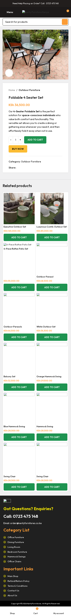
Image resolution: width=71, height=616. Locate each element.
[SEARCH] (65, 22)
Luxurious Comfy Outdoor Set (52, 226)
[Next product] (60, 90)
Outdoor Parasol (45, 276)
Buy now (18, 148)
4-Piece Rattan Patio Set (16, 248)
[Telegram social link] (34, 167)
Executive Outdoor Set (15, 226)
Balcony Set (9, 376)
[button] (19, 237)
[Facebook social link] (18, 167)
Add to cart (35, 139)
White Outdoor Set (46, 326)
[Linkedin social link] (30, 167)
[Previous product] (53, 90)
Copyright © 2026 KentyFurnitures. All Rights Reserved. (35, 603)
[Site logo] (35, 11)
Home (12, 90)
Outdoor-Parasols (13, 326)
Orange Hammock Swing (49, 376)
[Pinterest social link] (26, 167)
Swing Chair (10, 476)
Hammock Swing (45, 426)
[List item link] (35, 537)
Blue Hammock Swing (14, 426)
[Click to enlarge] (9, 73)
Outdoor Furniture (29, 90)
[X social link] (22, 167)
